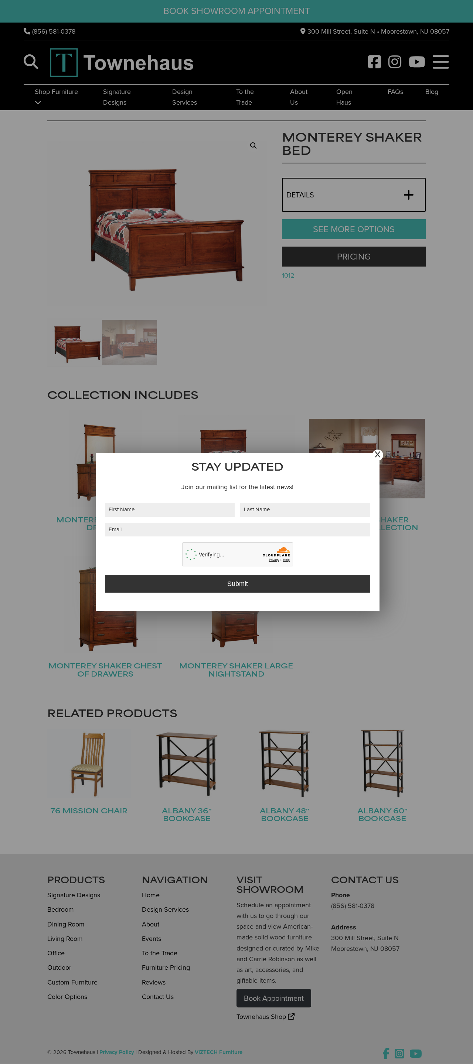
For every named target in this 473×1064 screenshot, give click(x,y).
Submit (237, 583)
